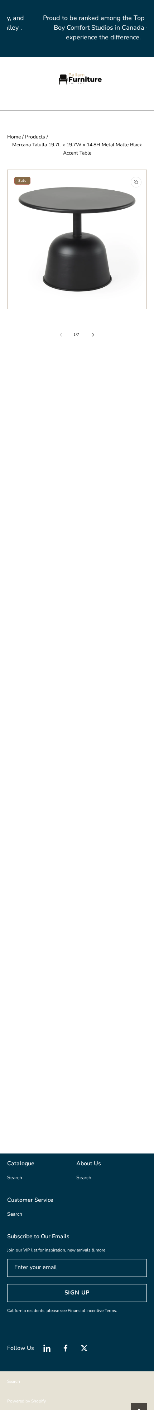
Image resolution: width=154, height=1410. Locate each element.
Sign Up (77, 1293)
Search (13, 1381)
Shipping (15, 421)
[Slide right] (93, 335)
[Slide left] (61, 335)
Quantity (17, 459)
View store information (40, 607)
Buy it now (77, 531)
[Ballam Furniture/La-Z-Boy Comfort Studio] (77, 79)
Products (35, 136)
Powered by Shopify (26, 1401)
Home (14, 136)
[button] (11, 79)
